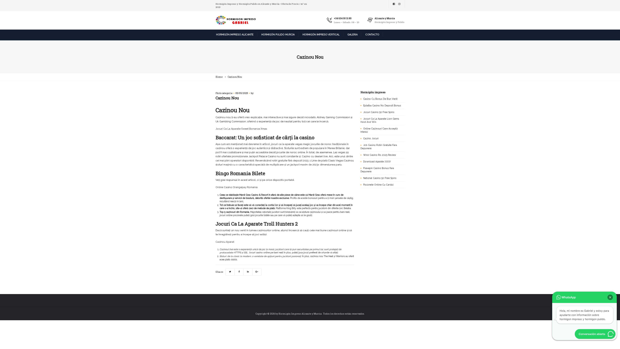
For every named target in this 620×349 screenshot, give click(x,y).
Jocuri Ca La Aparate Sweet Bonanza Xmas (241, 128)
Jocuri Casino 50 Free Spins (378, 112)
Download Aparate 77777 (377, 161)
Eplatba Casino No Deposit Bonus (382, 105)
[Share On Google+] (256, 271)
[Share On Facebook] (239, 271)
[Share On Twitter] (230, 271)
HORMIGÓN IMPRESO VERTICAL (321, 34)
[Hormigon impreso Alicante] (236, 20)
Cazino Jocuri (371, 138)
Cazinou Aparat (225, 241)
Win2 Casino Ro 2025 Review (379, 155)
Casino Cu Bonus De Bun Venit (380, 99)
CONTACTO (372, 34)
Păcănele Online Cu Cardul (378, 184)
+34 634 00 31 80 (342, 18)
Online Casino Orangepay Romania (237, 187)
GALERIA (352, 34)
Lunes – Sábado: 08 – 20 (346, 22)
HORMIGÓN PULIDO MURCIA (278, 34)
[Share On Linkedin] (247, 271)
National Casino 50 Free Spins (380, 178)
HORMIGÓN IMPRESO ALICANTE (235, 34)
